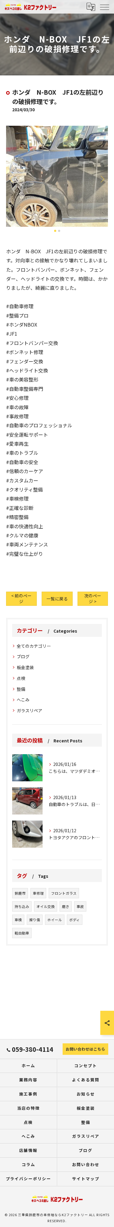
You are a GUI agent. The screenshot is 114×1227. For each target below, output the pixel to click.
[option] (57, 176)
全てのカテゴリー (34, 646)
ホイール (54, 919)
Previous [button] (12, 179)
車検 (18, 919)
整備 (21, 689)
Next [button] (102, 179)
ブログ (23, 656)
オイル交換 (45, 906)
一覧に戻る (57, 599)
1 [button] (55, 231)
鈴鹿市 (20, 893)
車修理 (38, 893)
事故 (80, 906)
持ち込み (22, 906)
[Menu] (104, 6)
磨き (65, 906)
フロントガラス (64, 893)
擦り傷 (34, 919)
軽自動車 (22, 933)
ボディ (74, 919)
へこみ (23, 700)
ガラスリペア (29, 710)
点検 (21, 678)
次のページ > (92, 598)
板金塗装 (25, 667)
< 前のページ (21, 598)
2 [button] (59, 231)
